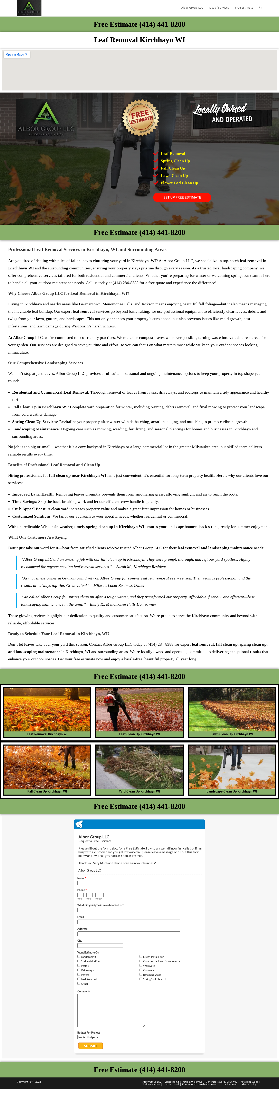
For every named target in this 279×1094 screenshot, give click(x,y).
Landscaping (172, 1081)
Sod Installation (151, 1084)
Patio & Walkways (192, 1081)
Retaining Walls (249, 1081)
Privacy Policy (248, 1084)
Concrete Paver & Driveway (221, 1081)
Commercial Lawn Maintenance (200, 1084)
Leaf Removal (171, 1084)
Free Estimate (229, 1084)
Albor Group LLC (152, 1081)
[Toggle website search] (260, 7)
